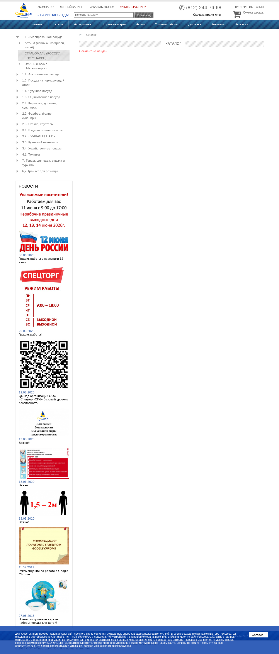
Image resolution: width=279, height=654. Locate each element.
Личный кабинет (72, 6)
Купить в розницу (133, 6)
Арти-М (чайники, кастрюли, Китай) (45, 45)
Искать (142, 15)
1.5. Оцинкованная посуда (41, 97)
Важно (23, 485)
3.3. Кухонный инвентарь (40, 142)
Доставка (194, 24)
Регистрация (254, 6)
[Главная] (81, 34)
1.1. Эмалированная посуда (42, 37)
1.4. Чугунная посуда (37, 91)
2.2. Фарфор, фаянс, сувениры (37, 116)
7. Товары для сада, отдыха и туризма (43, 163)
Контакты (218, 24)
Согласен (258, 635)
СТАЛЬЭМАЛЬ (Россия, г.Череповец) (43, 55)
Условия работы (166, 24)
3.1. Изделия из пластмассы (42, 130)
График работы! (30, 334)
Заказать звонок (102, 6)
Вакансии (241, 24)
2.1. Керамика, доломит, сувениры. (39, 105)
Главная (37, 24)
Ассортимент (83, 24)
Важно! (24, 522)
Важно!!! (25, 442)
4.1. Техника (31, 154)
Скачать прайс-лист (207, 14)
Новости (28, 186)
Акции (140, 24)
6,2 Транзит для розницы (40, 171)
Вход (238, 6)
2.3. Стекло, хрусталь (37, 124)
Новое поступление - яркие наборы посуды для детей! (38, 620)
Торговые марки (114, 24)
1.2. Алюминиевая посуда (41, 74)
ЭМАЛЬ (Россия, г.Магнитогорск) (36, 66)
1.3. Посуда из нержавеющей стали (43, 82)
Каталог (58, 24)
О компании (45, 6)
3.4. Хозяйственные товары (41, 148)
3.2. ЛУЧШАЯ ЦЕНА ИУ (38, 136)
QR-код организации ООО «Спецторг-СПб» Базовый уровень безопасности (43, 399)
